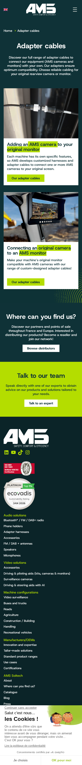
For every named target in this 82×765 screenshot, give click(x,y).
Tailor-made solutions (18, 650)
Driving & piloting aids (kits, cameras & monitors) (37, 573)
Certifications (12, 668)
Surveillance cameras (18, 579)
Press (7, 704)
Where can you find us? (19, 686)
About (8, 680)
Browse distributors (41, 348)
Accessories (12, 538)
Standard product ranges (20, 656)
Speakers (10, 549)
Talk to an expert (41, 403)
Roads (8, 609)
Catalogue (10, 692)
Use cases (10, 662)
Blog (7, 698)
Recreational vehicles (18, 632)
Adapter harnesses (16, 532)
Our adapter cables (26, 178)
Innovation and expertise (20, 645)
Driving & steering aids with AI (24, 585)
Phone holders (13, 526)
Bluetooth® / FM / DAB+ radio (24, 520)
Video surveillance (16, 597)
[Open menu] (75, 9)
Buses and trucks (15, 603)
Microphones (12, 555)
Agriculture (11, 615)
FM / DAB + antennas (18, 543)
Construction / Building (19, 621)
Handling (9, 626)
